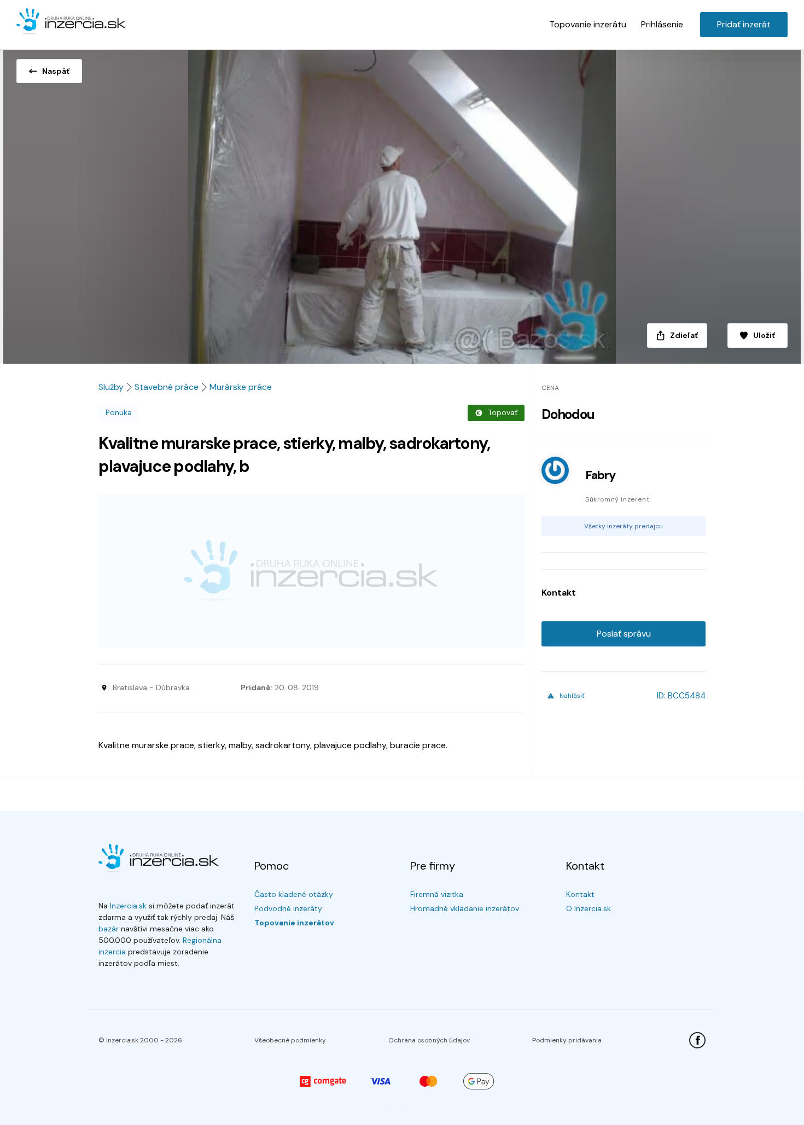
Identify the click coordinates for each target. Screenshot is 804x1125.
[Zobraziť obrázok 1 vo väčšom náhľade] (402, 203)
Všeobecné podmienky (290, 1040)
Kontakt (580, 894)
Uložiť (764, 335)
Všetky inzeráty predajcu (623, 526)
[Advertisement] (311, 571)
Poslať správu (624, 633)
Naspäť (55, 71)
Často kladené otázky (293, 894)
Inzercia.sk (128, 906)
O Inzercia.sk (588, 908)
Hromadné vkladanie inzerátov (464, 908)
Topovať (502, 412)
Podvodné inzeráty (288, 908)
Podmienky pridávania (567, 1040)
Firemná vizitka (436, 894)
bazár (108, 929)
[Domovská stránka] (71, 22)
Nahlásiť (572, 695)
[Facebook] (697, 1040)
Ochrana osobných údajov (429, 1040)
